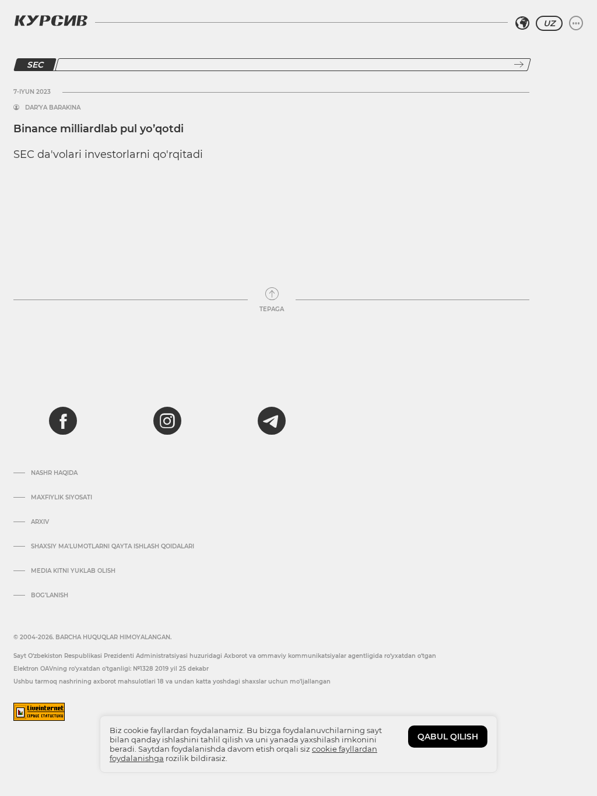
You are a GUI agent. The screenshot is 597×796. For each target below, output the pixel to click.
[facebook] (63, 421)
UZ (549, 23)
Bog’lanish (49, 595)
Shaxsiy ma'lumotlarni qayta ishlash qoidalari (112, 546)
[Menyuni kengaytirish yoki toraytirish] (576, 23)
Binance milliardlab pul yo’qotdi (98, 128)
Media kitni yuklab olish (73, 571)
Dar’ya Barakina (52, 107)
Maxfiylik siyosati (61, 497)
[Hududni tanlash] (522, 23)
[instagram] (167, 421)
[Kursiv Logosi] (50, 20)
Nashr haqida (54, 473)
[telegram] (272, 421)
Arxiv (40, 522)
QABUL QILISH (447, 736)
